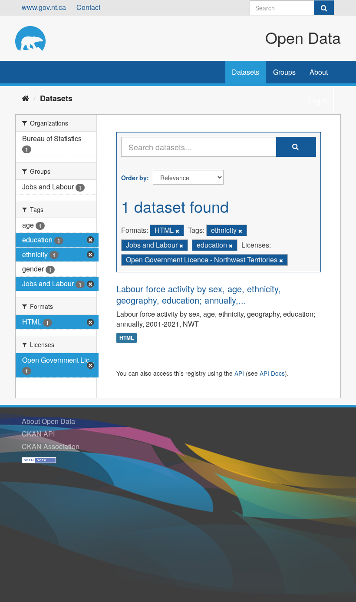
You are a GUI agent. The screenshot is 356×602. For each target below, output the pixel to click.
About (319, 72)
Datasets (245, 72)
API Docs (272, 373)
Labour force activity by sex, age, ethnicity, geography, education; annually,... (198, 294)
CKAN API (38, 434)
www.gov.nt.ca (44, 7)
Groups (284, 72)
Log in (318, 101)
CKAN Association (50, 446)
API (239, 373)
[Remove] (177, 230)
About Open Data (48, 421)
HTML (126, 338)
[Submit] (324, 7)
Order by (134, 177)
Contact (88, 7)
